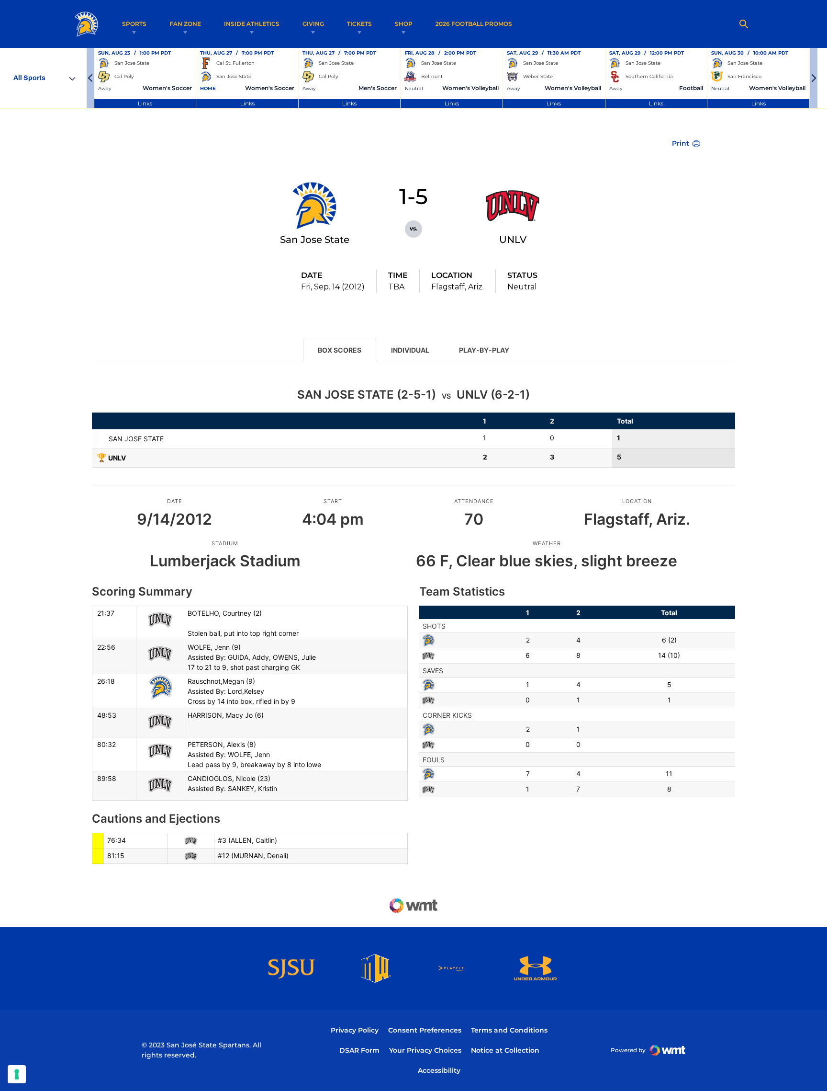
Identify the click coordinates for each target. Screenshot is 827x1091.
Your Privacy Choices (425, 1050)
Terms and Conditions (509, 1030)
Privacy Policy (355, 1030)
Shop (404, 23)
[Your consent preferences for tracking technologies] (17, 1074)
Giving (313, 23)
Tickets (359, 23)
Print (680, 143)
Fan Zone (185, 23)
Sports (134, 23)
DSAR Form (359, 1050)
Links (145, 103)
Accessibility (439, 1070)
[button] (90, 78)
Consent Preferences (424, 1030)
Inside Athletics (251, 23)
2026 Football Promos (474, 23)
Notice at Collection (505, 1050)
